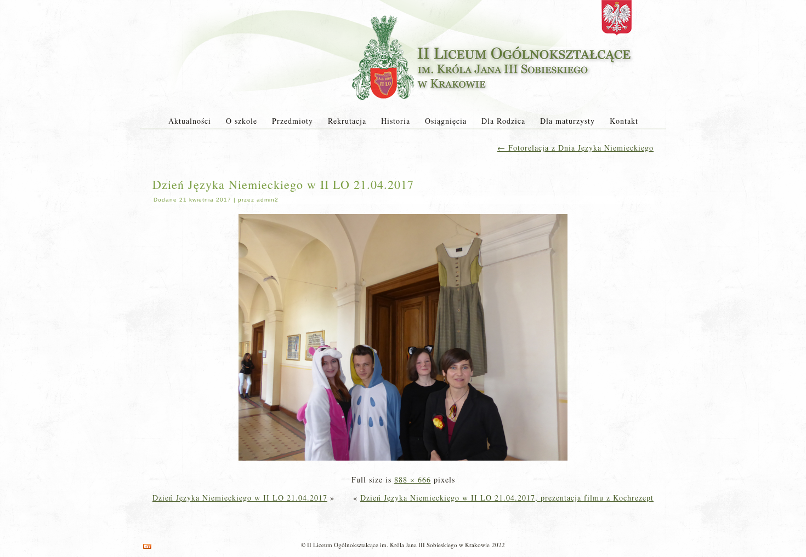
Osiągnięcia (446, 121)
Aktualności (189, 121)
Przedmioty (292, 121)
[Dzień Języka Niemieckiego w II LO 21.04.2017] (403, 461)
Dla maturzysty (567, 121)
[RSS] (147, 546)
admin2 (268, 200)
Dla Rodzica (503, 121)
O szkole (241, 121)
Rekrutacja (347, 121)
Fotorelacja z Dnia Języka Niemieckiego (575, 147)
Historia (395, 121)
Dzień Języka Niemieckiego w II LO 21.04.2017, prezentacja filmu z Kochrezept (507, 497)
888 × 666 (412, 479)
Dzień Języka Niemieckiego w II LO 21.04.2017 (283, 184)
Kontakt (624, 121)
